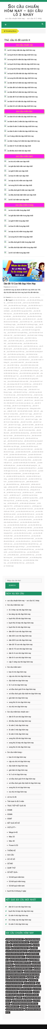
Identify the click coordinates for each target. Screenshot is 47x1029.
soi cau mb (33, 980)
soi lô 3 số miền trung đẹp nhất (19, 253)
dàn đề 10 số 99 (12, 430)
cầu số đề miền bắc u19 (27, 376)
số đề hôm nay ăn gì (15, 498)
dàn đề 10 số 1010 (14, 416)
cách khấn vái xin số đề (14, 303)
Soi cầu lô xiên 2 (26, 992)
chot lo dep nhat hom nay (24, 395)
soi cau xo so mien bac (15, 983)
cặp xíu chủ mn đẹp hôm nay (19, 676)
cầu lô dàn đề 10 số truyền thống (17, 332)
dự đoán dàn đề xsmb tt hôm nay (16, 457)
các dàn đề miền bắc (19, 300)
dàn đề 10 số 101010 (27, 416)
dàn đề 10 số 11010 (18, 419)
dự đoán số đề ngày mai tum (28, 471)
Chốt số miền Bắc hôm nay (20, 942)
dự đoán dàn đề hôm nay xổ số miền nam (20, 449)
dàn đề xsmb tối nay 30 (17, 438)
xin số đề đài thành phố (21, 557)
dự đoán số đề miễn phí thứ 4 (27, 468)
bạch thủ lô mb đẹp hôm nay (19, 627)
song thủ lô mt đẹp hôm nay (19, 787)
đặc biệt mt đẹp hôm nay (18, 766)
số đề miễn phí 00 (13, 503)
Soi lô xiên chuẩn (32, 995)
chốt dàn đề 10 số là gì (20, 392)
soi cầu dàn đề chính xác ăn (25, 514)
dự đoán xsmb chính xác (19, 960)
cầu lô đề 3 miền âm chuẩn (15, 338)
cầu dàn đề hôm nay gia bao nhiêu (21, 311)
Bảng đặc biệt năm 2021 (15, 939)
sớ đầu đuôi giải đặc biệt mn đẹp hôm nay (25, 694)
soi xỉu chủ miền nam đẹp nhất (19, 161)
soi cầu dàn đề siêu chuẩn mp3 (17, 525)
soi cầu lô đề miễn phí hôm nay (24, 549)
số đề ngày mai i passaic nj (22, 506)
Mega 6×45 (13, 832)
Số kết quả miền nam (17, 886)
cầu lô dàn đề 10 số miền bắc (25, 327)
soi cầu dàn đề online (25, 519)
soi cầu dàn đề (11, 509)
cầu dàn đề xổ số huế (19, 316)
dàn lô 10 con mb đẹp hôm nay (20, 649)
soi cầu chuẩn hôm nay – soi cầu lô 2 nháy (23, 11)
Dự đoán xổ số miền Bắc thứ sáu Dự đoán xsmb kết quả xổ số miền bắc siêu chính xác (23, 974)
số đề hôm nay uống (22, 500)
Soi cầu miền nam (14, 667)
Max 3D (12, 837)
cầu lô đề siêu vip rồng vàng (16, 354)
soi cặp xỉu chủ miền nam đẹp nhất (20, 180)
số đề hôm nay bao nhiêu (30, 498)
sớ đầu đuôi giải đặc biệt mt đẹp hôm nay (25, 783)
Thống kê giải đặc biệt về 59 (22, 1000)
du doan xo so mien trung (23, 945)
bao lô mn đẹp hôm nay (17, 672)
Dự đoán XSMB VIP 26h (23, 963)
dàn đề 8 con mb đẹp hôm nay (20, 640)
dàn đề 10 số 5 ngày (15, 427)
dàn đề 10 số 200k (26, 422)
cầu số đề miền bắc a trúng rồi (30, 370)
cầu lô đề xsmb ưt (24, 359)
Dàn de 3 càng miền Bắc (20, 948)
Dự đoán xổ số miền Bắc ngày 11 (21, 968)
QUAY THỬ (11, 868)
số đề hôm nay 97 (15, 495)
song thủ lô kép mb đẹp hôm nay (21, 743)
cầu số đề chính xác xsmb (30, 368)
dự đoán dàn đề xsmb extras (18, 454)
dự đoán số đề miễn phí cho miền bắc (24, 462)
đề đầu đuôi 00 (25, 484)
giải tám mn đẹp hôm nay (18, 698)
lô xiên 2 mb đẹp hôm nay (18, 725)
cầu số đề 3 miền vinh (13, 368)
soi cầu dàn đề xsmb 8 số (22, 536)
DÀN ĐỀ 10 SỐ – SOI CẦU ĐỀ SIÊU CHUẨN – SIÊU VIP (23, 411)
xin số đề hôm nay (16, 560)
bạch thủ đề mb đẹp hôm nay (20, 618)
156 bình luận (10, 566)
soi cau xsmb (30, 983)
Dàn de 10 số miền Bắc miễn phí (29, 397)
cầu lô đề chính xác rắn (15, 346)
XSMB (9, 810)
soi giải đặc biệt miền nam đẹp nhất (21, 166)
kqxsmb (31, 977)
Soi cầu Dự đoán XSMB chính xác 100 (19, 989)
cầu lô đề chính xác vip (31, 346)
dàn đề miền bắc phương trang (20, 433)
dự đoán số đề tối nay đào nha (16, 476)
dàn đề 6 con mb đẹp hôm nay (20, 636)
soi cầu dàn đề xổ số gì (19, 530)
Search (12, 585)
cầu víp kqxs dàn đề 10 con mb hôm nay (19, 384)
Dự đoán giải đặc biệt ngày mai (17, 951)
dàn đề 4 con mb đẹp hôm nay (20, 631)
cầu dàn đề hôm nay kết (21, 313)
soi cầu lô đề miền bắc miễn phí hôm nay (26, 544)
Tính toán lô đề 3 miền (15, 801)
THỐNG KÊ (11, 851)
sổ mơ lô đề (11, 797)
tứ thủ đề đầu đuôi (13, 555)
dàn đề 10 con (28, 400)
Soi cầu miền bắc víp (15, 605)
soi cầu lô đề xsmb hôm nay (17, 552)
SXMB (19, 998)
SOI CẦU (10, 855)
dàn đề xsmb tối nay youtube (16, 443)
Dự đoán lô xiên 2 (33, 954)
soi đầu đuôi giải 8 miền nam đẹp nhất (21, 190)
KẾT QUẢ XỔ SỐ (13, 823)
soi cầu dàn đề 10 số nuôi (25, 509)
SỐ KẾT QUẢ (12, 872)
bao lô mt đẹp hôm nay (17, 757)
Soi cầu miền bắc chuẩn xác (20, 297)
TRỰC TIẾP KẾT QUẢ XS (16, 806)
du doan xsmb (31, 443)
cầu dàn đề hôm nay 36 (18, 308)
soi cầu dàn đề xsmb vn (23, 541)
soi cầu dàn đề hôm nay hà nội (24, 517)
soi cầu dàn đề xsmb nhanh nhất (24, 538)
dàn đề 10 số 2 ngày (32, 419)
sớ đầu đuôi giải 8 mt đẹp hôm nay (22, 779)
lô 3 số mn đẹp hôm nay (18, 685)
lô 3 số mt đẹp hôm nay (18, 774)
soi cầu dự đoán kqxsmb (32, 986)
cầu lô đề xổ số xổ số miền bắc (17, 357)
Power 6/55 (13, 845)
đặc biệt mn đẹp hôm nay (18, 681)
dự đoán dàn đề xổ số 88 (23, 452)
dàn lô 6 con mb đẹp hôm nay (20, 657)
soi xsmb (10, 998)
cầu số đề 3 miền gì (13, 365)
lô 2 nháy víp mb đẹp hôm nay (20, 610)
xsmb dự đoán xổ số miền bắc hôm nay (25, 1003)
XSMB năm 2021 (13, 1006)
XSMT (9, 819)
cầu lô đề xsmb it (33, 357)
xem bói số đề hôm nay (27, 555)
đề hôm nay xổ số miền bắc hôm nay (18, 490)
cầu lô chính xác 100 (26, 322)
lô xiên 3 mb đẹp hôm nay (18, 730)
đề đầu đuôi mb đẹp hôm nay (20, 721)
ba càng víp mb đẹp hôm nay (19, 614)
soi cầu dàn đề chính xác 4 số (25, 511)
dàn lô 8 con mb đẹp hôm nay (20, 717)
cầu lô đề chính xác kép (15, 343)
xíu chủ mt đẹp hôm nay (18, 792)
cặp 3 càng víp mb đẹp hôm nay (21, 662)
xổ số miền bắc (34, 1006)
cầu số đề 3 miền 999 (17, 362)
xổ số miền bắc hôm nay (15, 1009)
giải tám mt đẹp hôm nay (18, 770)
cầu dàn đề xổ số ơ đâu (14, 319)
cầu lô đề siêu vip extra (20, 349)
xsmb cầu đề (30, 563)
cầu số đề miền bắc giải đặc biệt (29, 373)
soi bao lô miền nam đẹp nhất (19, 176)
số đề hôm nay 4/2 (28, 492)
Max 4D (12, 841)
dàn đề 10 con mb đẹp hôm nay (20, 283)
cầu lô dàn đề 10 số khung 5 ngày (27, 324)
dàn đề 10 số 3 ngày (15, 425)
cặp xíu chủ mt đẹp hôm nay (19, 761)
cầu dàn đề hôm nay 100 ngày (18, 305)
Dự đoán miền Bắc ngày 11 (16, 957)
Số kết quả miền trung (17, 881)
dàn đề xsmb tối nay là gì (15, 441)
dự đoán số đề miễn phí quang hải (27, 465)
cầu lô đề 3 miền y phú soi (16, 341)
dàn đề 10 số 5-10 (27, 427)
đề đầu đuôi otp (24, 487)
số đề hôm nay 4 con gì (14, 492)
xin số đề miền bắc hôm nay (16, 563)
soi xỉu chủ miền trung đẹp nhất (19, 210)
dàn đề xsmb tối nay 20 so (22, 435)
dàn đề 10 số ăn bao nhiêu (27, 430)
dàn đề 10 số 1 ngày (26, 414)
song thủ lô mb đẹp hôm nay (19, 747)
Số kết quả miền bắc (16, 877)
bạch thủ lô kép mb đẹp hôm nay (21, 623)
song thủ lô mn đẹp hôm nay (19, 702)
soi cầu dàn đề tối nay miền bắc (22, 527)
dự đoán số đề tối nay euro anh (18, 479)
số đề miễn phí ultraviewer (28, 503)
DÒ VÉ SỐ (11, 859)
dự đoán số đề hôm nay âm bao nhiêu (20, 460)
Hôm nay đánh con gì (18, 977)
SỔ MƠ (10, 864)
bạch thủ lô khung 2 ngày (16, 891)
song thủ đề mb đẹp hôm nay (20, 738)
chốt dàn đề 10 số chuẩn (14, 387)
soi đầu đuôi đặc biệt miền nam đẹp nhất (22, 195)
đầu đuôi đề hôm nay (13, 484)
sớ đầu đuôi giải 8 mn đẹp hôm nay (22, 689)
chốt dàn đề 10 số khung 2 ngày (17, 389)
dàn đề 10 (20, 400)
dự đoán (34, 948)
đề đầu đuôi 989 (13, 487)
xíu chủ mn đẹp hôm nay (18, 707)
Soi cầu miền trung (14, 752)
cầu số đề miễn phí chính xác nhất (18, 381)
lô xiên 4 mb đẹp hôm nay (18, 734)
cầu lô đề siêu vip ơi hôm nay (15, 351)
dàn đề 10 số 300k (27, 425)
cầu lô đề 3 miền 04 (20, 335)
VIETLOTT (11, 827)
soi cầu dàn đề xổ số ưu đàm (23, 533)
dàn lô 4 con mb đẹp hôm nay (20, 653)
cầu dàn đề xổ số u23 (29, 319)
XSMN (9, 814)
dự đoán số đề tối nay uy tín (16, 481)
